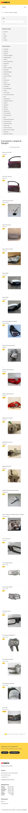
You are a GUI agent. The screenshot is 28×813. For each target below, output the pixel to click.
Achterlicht (6, 53)
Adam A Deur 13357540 (7, 176)
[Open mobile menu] (25, 7)
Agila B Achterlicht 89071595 (8, 369)
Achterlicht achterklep (8, 55)
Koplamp (5, 102)
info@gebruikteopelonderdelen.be (7, 779)
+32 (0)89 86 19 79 (15, 752)
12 (20, 734)
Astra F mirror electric (6, 611)
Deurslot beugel (7, 84)
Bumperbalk (6, 69)
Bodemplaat (6, 63)
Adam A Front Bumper (6, 224)
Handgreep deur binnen (8, 100)
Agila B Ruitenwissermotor (7, 442)
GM (4, 33)
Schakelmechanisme (8, 123)
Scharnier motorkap (8, 127)
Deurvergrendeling (7, 88)
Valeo (5, 38)
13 (22, 734)
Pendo (25, 809)
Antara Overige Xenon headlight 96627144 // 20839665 (13, 514)
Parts (2, 12)
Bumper (5, 65)
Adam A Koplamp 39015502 (7, 249)
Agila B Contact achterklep (7, 418)
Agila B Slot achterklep (6, 466)
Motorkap (6, 109)
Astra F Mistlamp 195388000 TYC (8, 635)
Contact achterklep (7, 76)
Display (5, 90)
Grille (5, 96)
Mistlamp (5, 107)
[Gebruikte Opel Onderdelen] (5, 2)
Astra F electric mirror (6, 538)
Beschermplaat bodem (8, 61)
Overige (5, 35)
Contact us (4, 752)
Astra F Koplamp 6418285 (7, 586)
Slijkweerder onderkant (8, 133)
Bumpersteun (6, 74)
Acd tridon (6, 31)
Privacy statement (4, 803)
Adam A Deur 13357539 (7, 152)
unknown (5, 40)
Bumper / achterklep (8, 67)
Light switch (6, 105)
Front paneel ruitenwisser (9, 94)
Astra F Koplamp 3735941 (7, 562)
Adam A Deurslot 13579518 (7, 200)
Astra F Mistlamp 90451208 (7, 659)
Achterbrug (6, 49)
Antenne (5, 59)
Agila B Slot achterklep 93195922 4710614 (10, 490)
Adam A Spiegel (5, 273)
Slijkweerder (6, 131)
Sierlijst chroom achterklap (9, 129)
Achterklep (6, 51)
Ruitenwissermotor (7, 121)
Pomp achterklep (7, 113)
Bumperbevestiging (7, 71)
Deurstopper (6, 86)
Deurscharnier (6, 80)
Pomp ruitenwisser (7, 115)
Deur (5, 78)
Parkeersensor (7, 111)
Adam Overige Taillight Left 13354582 (9, 321)
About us (3, 801)
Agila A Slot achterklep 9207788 (8, 345)
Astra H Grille (4, 707)
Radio (5, 117)
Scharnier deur (6, 125)
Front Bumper (6, 92)
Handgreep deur (7, 98)
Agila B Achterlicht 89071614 (8, 393)
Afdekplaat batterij (7, 57)
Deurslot (5, 82)
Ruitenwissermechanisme (9, 119)
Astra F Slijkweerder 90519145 (8, 683)
